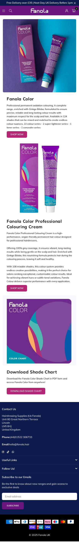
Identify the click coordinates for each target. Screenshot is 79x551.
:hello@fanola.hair (18, 444)
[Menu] (3, 10)
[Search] (10, 10)
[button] (73, 10)
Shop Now (16, 134)
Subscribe (13, 505)
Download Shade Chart (26, 391)
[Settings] (66, 10)
